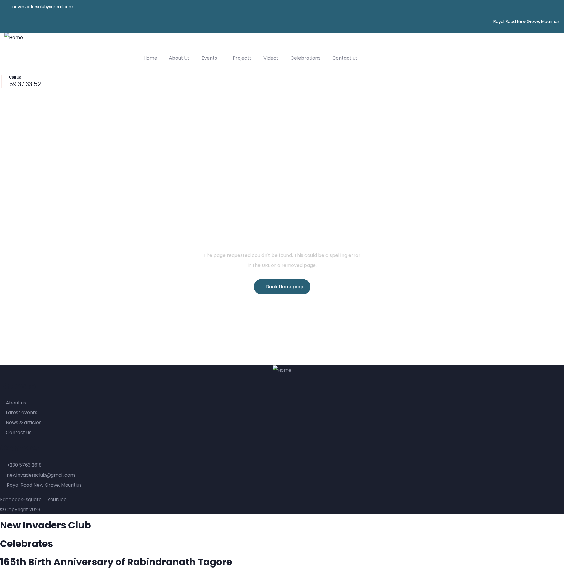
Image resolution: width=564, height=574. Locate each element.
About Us (179, 58)
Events (209, 58)
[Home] (13, 38)
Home (150, 58)
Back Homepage (285, 286)
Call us (15, 77)
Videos (271, 58)
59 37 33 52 (25, 84)
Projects (242, 58)
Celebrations (305, 58)
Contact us (345, 58)
